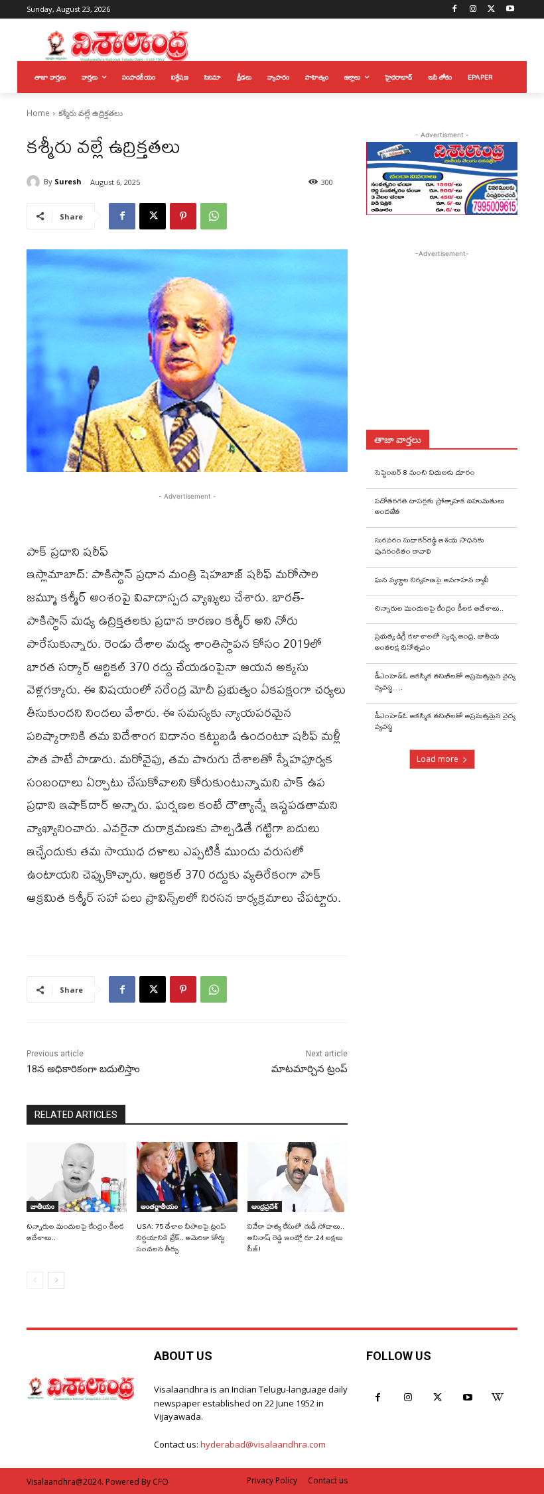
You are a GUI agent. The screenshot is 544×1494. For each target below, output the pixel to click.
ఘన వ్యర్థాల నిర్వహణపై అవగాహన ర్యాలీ (432, 579)
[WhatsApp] (213, 216)
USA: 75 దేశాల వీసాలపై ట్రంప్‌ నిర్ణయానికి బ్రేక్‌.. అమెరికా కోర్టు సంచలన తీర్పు (181, 1237)
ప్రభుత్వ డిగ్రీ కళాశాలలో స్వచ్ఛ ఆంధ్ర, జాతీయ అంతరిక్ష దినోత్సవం (437, 641)
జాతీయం (42, 1206)
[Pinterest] (183, 216)
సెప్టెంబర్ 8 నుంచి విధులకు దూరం (425, 472)
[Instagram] (473, 9)
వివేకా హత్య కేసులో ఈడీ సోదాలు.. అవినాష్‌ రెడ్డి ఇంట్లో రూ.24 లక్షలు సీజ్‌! (295, 1237)
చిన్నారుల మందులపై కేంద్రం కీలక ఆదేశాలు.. (75, 1232)
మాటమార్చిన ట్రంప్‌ (309, 1069)
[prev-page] (35, 1280)
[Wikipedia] (497, 1397)
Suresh (68, 181)
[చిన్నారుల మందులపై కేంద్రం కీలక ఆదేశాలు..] (77, 1177)
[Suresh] (35, 181)
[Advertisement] (455, 343)
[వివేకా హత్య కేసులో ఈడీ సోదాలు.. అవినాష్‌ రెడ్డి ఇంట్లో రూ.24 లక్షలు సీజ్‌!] (297, 1177)
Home (38, 113)
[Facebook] (454, 9)
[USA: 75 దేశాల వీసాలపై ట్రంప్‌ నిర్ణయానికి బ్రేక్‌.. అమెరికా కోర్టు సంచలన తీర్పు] (187, 1177)
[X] (491, 9)
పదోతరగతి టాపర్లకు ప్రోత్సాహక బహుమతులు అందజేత (440, 506)
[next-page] (56, 1280)
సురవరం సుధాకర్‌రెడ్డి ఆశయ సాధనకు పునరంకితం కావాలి (429, 545)
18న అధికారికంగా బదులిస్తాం (83, 1069)
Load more (437, 759)
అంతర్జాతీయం (159, 1206)
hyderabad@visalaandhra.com (263, 1444)
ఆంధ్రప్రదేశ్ (264, 1206)
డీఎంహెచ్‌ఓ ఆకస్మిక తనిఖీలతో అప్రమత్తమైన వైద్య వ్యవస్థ (445, 721)
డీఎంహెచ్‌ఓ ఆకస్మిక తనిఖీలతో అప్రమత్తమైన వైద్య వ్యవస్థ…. (445, 681)
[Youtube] (509, 9)
